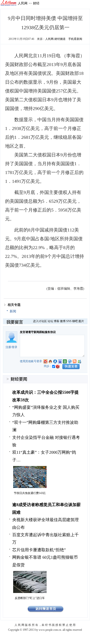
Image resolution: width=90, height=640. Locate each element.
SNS (69, 321)
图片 (81, 321)
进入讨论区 (40, 321)
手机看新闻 (75, 39)
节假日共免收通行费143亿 (30, 493)
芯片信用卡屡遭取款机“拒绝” (39, 550)
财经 (36, 3)
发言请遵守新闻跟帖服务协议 (38, 332)
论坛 (50, 321)
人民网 (22, 3)
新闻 (13, 311)
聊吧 (75, 321)
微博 (63, 321)
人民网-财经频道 (55, 39)
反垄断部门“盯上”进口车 (30, 598)
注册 (8, 347)
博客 (56, 321)
